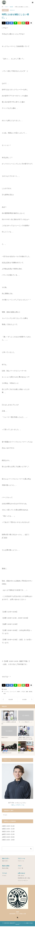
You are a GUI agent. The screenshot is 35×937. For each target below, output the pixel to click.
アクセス (5, 815)
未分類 (5, 10)
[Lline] (15, 23)
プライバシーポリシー (23, 880)
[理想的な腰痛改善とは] (9, 699)
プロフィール (21, 860)
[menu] (32, 2)
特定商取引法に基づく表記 (24, 878)
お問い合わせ (21, 875)
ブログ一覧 (20, 868)
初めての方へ (5, 860)
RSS (17, 917)
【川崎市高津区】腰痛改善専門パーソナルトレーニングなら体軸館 (16, 923)
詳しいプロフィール (18, 805)
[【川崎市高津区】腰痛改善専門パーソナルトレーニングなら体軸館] (4, 2)
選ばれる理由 (5, 868)
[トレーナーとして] (25, 699)
